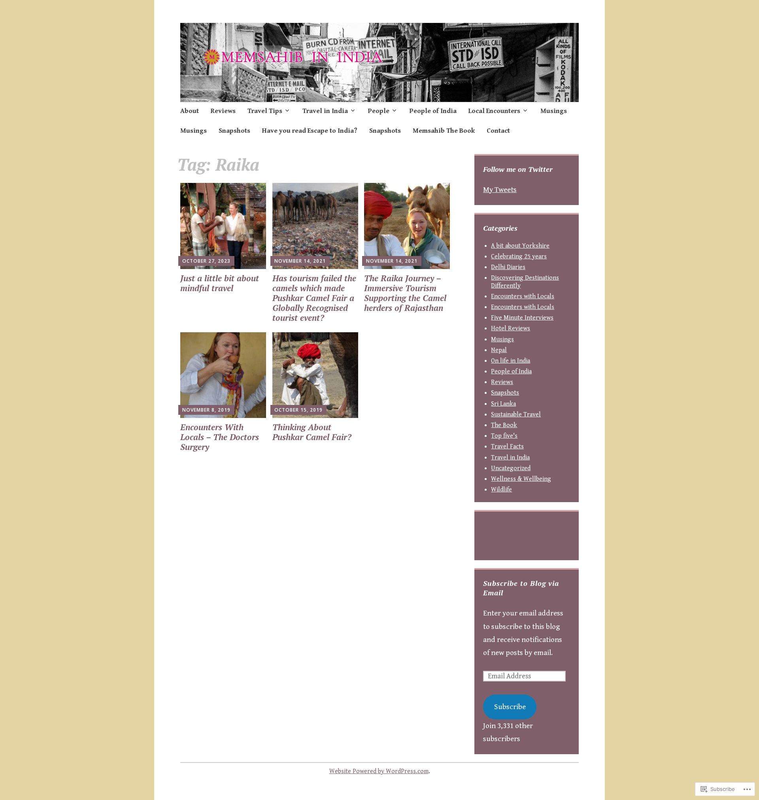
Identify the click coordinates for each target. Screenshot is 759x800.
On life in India (510, 361)
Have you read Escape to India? (309, 131)
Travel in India (325, 111)
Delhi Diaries (508, 267)
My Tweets (500, 189)
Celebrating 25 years (519, 256)
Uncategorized (511, 468)
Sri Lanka (503, 404)
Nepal (499, 350)
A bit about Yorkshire (520, 246)
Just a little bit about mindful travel (219, 283)
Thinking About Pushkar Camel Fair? (311, 432)
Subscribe (510, 706)
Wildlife (501, 489)
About (189, 111)
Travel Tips (264, 111)
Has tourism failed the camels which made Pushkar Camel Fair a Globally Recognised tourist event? (314, 298)
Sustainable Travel (516, 414)
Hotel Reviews (510, 328)
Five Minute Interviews (522, 318)
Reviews (223, 111)
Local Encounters (494, 111)
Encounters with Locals (522, 296)
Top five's (504, 436)
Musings (553, 111)
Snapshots (234, 131)
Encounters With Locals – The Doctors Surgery (219, 437)
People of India (433, 111)
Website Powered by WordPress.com (379, 771)
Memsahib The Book (444, 131)
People (378, 111)
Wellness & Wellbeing (521, 479)
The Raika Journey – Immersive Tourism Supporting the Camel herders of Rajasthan (405, 293)
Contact (498, 131)
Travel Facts (507, 446)
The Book (504, 425)
